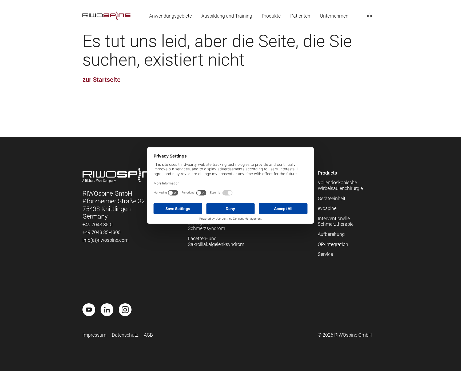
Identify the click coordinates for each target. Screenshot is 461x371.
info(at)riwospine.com (105, 240)
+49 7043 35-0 (97, 224)
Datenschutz (125, 335)
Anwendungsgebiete (170, 16)
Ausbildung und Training (226, 16)
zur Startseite (101, 79)
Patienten (300, 16)
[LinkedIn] (107, 309)
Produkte (271, 16)
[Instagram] (125, 309)
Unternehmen (334, 16)
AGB (148, 335)
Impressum (94, 335)
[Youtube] (88, 309)
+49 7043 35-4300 (101, 232)
